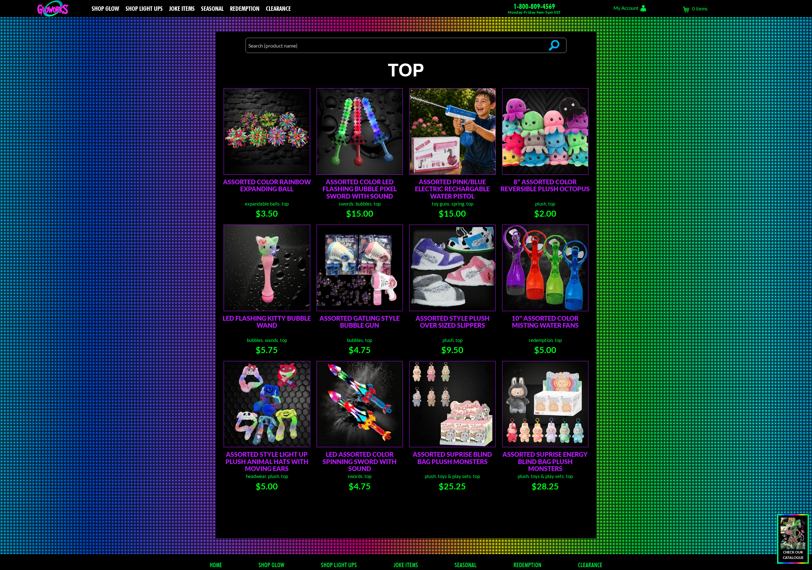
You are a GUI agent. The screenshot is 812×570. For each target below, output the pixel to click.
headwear (256, 476)
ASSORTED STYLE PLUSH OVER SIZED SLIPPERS (452, 321)
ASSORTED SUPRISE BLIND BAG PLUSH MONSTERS (452, 457)
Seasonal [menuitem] (212, 8)
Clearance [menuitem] (278, 8)
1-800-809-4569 (534, 6)
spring (457, 203)
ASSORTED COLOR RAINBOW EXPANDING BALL (267, 185)
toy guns (440, 203)
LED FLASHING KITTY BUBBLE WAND (267, 321)
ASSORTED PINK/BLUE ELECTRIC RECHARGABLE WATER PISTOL (452, 189)
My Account (625, 8)
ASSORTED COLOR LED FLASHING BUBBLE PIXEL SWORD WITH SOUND (360, 189)
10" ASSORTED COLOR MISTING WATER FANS (545, 321)
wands (271, 340)
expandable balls (262, 203)
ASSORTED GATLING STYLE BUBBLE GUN (359, 321)
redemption (541, 340)
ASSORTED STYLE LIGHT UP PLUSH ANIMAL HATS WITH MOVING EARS (267, 461)
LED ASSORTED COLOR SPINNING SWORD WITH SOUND (359, 461)
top (285, 203)
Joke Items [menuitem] (182, 8)
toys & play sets (454, 476)
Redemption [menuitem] (244, 8)
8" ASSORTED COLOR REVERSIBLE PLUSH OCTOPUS (545, 185)
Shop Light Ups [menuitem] (144, 8)
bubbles (364, 203)
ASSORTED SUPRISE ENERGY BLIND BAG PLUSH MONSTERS (545, 461)
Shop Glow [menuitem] (105, 8)
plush (540, 203)
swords (346, 203)
